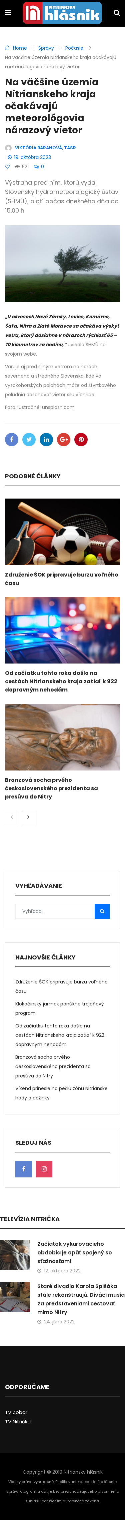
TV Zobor (16, 1412)
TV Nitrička (18, 1421)
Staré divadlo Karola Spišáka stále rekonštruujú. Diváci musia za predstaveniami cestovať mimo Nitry (81, 1299)
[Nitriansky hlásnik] (62, 13)
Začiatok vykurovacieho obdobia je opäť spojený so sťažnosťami (74, 1252)
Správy (46, 48)
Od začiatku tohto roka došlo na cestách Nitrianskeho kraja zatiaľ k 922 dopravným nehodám (61, 681)
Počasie (74, 48)
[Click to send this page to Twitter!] (29, 439)
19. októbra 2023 (32, 157)
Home (19, 48)
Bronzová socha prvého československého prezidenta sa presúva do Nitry (51, 788)
